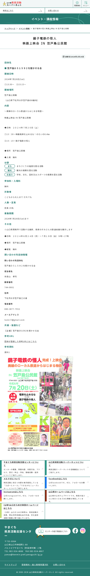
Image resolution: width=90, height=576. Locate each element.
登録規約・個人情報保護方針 (35, 564)
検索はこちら (8, 10)
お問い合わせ (53, 10)
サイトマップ (10, 564)
